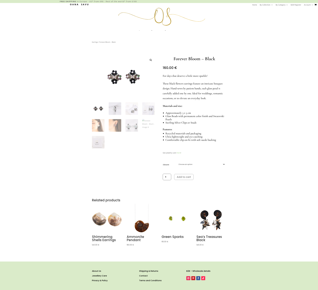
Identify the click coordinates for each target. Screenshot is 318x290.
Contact (143, 275)
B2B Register (296, 5)
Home (254, 5)
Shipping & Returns (148, 271)
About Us (96, 271)
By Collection (265, 5)
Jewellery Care (99, 275)
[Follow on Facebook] (198, 278)
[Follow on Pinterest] (193, 278)
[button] (151, 60)
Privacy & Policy (100, 280)
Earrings (95, 42)
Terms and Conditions (150, 280)
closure (166, 164)
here (179, 153)
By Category (280, 5)
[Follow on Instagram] (188, 278)
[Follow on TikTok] (203, 278)
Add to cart (184, 177)
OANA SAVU (79, 4)
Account (307, 5)
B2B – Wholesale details (198, 271)
